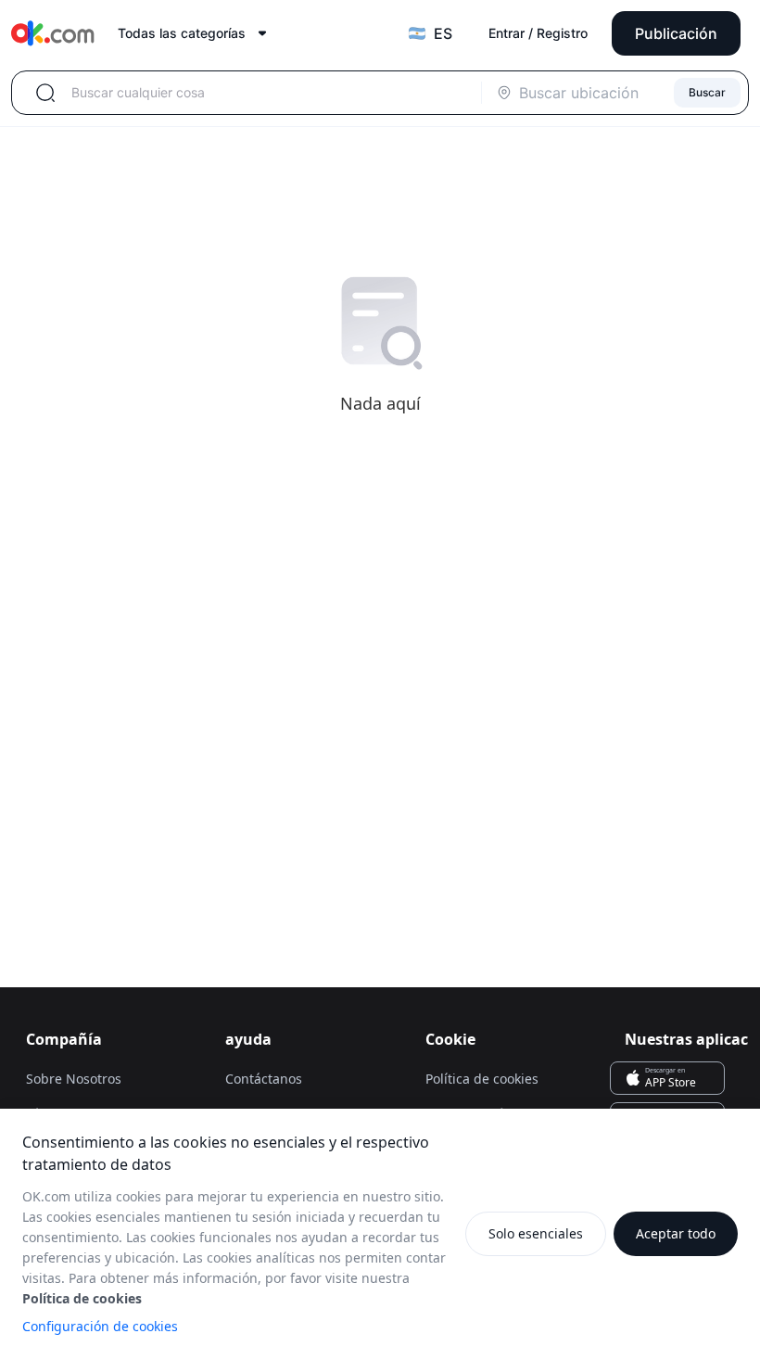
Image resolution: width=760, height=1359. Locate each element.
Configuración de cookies (100, 1326)
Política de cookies (481, 1078)
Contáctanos (263, 1078)
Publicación (676, 33)
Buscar (707, 92)
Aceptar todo (676, 1233)
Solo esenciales (535, 1233)
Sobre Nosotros (73, 1078)
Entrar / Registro (538, 33)
